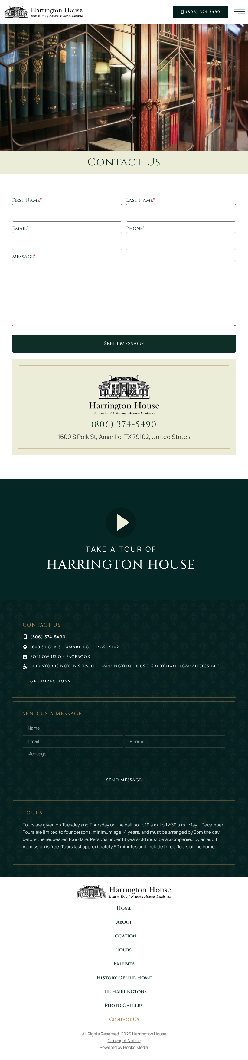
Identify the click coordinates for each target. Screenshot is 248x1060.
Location (124, 936)
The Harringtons (124, 991)
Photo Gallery (124, 1005)
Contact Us (124, 1019)
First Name (27, 201)
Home (124, 908)
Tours (124, 950)
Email (20, 229)
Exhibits (124, 963)
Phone (135, 229)
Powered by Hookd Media (124, 1047)
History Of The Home (124, 977)
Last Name (140, 201)
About (124, 922)
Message (24, 257)
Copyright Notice (124, 1040)
